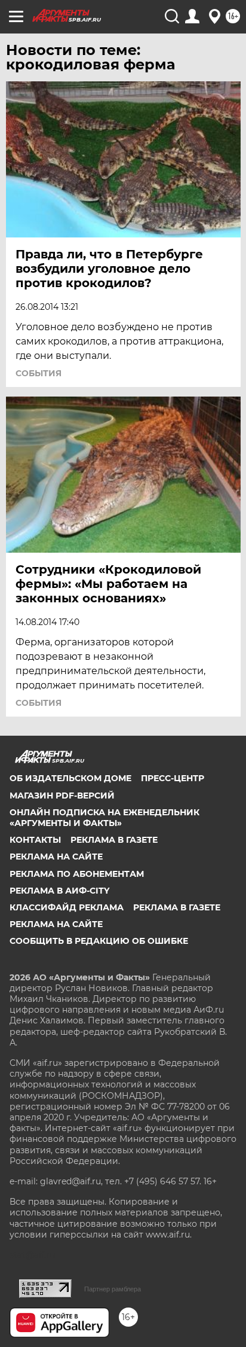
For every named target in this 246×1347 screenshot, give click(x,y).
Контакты (35, 839)
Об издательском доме (70, 778)
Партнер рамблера (112, 1289)
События (38, 373)
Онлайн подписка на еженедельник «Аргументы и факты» (104, 817)
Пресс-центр (172, 778)
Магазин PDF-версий (62, 795)
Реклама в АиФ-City (59, 890)
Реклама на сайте (56, 856)
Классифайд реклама (67, 907)
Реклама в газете (114, 839)
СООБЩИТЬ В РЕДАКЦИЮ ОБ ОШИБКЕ (99, 940)
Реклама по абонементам (77, 873)
